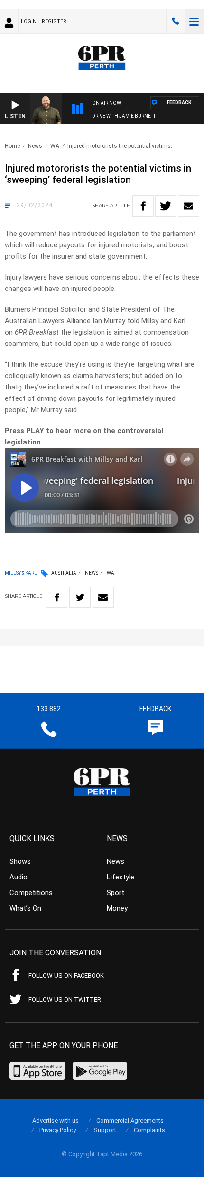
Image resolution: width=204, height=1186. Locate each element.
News (35, 146)
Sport (115, 892)
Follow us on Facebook (66, 975)
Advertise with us (55, 1120)
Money (117, 908)
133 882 (176, 21)
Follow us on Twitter (64, 999)
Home (12, 146)
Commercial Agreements (130, 1120)
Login (29, 21)
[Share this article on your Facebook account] (143, 206)
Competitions (31, 892)
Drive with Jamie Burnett (124, 115)
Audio (18, 877)
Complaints (149, 1129)
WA (54, 146)
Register (54, 21)
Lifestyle (120, 877)
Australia (63, 573)
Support (104, 1129)
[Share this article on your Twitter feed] (165, 206)
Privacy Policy (57, 1129)
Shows (20, 861)
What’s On (25, 908)
